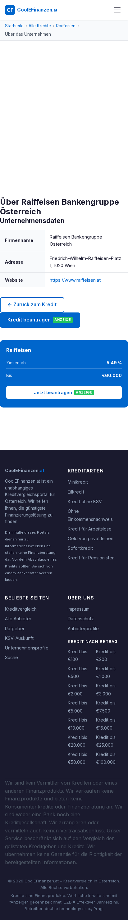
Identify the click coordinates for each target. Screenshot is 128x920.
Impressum (78, 609)
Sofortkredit (80, 548)
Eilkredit (76, 491)
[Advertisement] (64, 130)
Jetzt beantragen (63, 392)
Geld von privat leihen (90, 538)
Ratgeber (15, 628)
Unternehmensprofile (26, 647)
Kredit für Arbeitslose (90, 528)
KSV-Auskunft (19, 638)
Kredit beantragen (39, 320)
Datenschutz (81, 618)
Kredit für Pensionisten (91, 557)
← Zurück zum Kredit (32, 304)
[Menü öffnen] (117, 10)
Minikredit (78, 482)
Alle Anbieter (18, 618)
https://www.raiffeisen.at (75, 280)
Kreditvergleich (21, 609)
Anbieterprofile (83, 628)
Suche (11, 657)
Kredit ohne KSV (85, 501)
